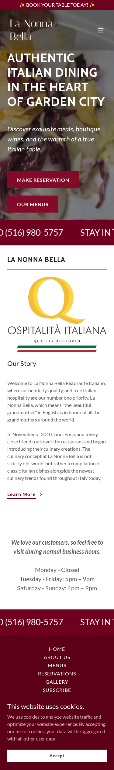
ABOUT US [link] (57, 657)
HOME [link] (57, 649)
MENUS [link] (57, 665)
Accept (57, 755)
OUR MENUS (33, 204)
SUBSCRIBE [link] (57, 690)
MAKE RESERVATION (43, 180)
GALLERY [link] (57, 682)
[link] (42, 38)
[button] (101, 30)
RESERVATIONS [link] (57, 673)
